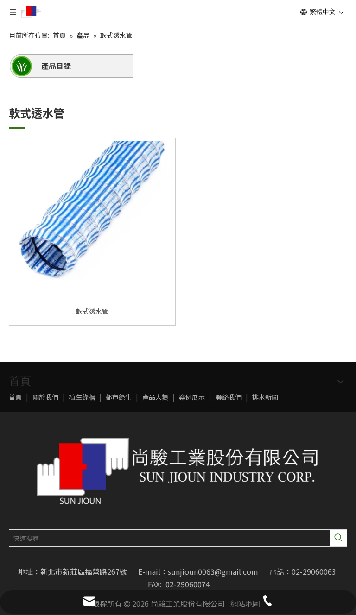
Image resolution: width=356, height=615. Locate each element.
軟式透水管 (92, 311)
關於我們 (45, 397)
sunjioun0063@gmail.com (213, 571)
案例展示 (192, 397)
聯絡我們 (229, 397)
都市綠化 (119, 397)
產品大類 (155, 397)
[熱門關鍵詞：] (338, 538)
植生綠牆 (82, 397)
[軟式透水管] (92, 220)
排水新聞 (265, 397)
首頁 (15, 397)
